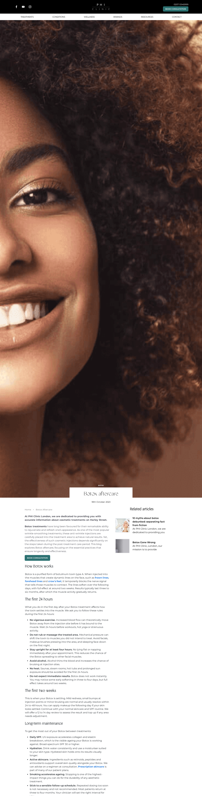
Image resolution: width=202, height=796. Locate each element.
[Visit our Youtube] (23, 6)
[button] (175, 9)
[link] (28, 509)
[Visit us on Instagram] (30, 6)
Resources (147, 17)
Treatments (27, 17)
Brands (117, 17)
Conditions (58, 17)
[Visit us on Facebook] (16, 6)
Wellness (89, 17)
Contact (176, 17)
